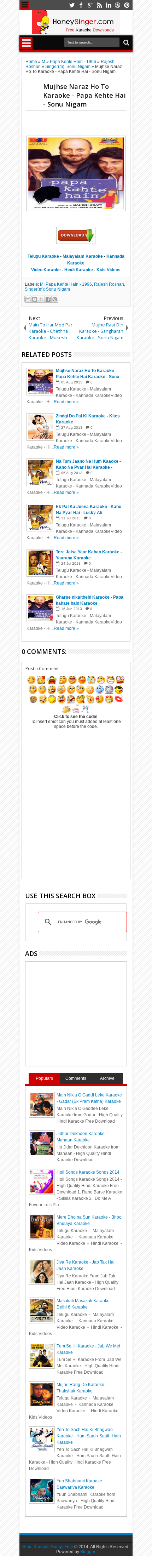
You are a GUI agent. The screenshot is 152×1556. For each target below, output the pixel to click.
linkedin (108, 5)
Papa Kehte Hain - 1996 (69, 284)
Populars (44, 1078)
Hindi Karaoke (78, 269)
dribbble (117, 5)
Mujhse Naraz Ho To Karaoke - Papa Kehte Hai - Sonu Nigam (84, 95)
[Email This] (27, 299)
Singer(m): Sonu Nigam (47, 289)
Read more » (66, 401)
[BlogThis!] (34, 299)
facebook (81, 5)
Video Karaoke (46, 269)
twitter (71, 5)
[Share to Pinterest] (54, 299)
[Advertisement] (88, 124)
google (90, 5)
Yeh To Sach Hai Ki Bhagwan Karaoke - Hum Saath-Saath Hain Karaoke (89, 1436)
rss (99, 5)
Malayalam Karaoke (83, 256)
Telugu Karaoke (43, 256)
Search (125, 43)
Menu (25, 5)
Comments (75, 1078)
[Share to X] (41, 299)
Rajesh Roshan (109, 284)
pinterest (126, 5)
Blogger (87, 1551)
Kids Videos (109, 269)
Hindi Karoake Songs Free (47, 1546)
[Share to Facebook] (48, 299)
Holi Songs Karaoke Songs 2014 (88, 1172)
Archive (107, 1078)
